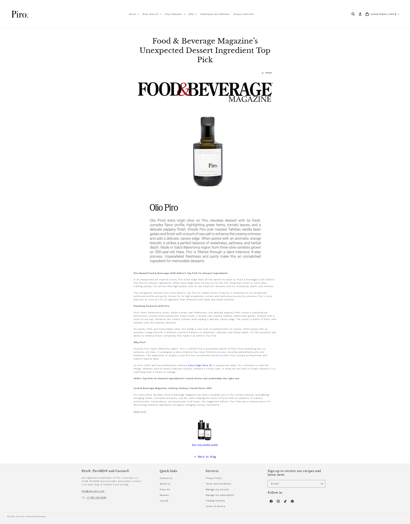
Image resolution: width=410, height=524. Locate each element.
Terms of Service (215, 506)
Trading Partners (215, 500)
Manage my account (217, 489)
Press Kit (165, 489)
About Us (165, 483)
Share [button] (268, 72)
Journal (164, 500)
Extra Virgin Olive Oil (200, 365)
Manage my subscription (220, 495)
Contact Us (166, 478)
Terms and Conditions (218, 483)
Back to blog (207, 456)
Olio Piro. (20, 517)
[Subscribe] (321, 484)
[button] (133, 14)
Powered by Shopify (36, 517)
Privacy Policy (214, 478)
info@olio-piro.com (93, 491)
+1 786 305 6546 (96, 497)
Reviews (164, 495)
